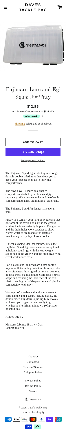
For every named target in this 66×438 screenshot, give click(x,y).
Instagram (35, 399)
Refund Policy (33, 385)
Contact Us (33, 361)
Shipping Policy (33, 372)
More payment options (33, 160)
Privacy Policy (33, 380)
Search (33, 391)
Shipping (20, 123)
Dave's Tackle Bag (33, 7)
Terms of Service (33, 367)
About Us (33, 356)
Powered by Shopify (33, 412)
